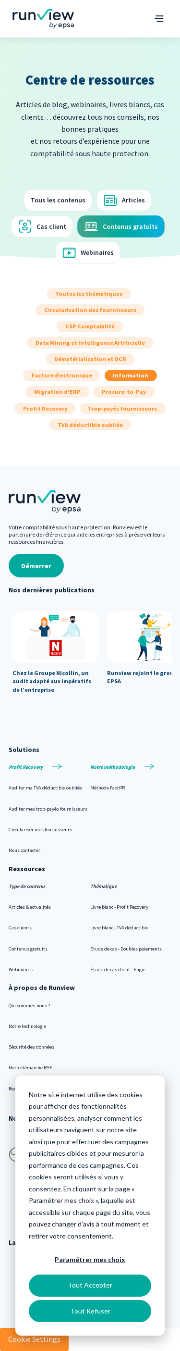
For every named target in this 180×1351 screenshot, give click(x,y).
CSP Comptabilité (90, 326)
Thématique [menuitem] (103, 886)
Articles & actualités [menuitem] (30, 907)
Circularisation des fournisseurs (90, 309)
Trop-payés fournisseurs (122, 408)
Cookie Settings (34, 1339)
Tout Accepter (90, 1285)
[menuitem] (49, 767)
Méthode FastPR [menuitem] (107, 788)
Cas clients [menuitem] (20, 928)
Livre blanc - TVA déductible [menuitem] (119, 928)
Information (130, 375)
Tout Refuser (90, 1311)
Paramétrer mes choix (90, 1259)
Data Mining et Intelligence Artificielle (90, 342)
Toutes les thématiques (88, 293)
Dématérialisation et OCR (90, 359)
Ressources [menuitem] (27, 868)
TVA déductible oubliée (90, 424)
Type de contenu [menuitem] (27, 886)
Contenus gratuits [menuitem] (28, 949)
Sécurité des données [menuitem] (31, 1047)
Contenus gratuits (130, 226)
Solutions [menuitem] (24, 749)
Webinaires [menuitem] (21, 969)
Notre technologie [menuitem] (27, 1026)
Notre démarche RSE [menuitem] (30, 1067)
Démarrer (36, 566)
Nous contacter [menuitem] (24, 850)
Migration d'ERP (57, 392)
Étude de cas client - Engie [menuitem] (117, 969)
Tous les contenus (58, 200)
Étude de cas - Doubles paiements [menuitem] (126, 949)
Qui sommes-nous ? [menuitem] (29, 1005)
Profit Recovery (45, 408)
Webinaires (97, 252)
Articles (133, 200)
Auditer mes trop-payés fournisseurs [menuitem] (48, 809)
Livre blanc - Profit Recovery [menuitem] (119, 907)
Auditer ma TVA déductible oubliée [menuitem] (45, 788)
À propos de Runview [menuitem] (42, 987)
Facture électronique (62, 375)
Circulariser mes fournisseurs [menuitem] (40, 829)
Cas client (51, 226)
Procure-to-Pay (124, 392)
